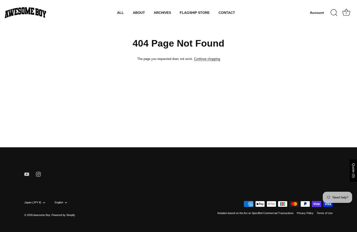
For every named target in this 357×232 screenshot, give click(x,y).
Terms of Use (325, 213)
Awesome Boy (41, 215)
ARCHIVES (162, 13)
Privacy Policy (305, 213)
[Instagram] (38, 174)
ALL (120, 13)
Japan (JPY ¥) (32, 202)
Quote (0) (354, 170)
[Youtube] (26, 174)
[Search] (334, 13)
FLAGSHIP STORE (195, 13)
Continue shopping (207, 59)
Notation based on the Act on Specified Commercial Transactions (255, 213)
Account (317, 13)
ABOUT (139, 13)
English (59, 202)
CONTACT (227, 13)
